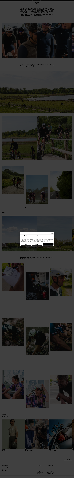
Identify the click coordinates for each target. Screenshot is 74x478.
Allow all (48, 244)
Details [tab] (37, 235)
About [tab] (48, 235)
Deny (26, 244)
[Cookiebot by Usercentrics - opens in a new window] (50, 233)
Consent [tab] (25, 235)
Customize (36, 244)
